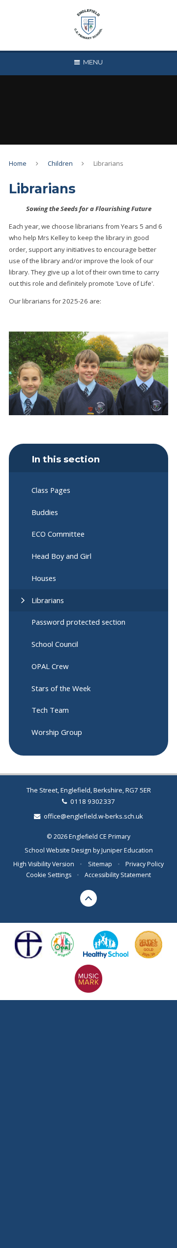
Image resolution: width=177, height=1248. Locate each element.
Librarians (108, 163)
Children (60, 163)
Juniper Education (127, 850)
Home (18, 163)
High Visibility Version (43, 864)
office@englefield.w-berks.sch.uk (93, 816)
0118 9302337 (92, 801)
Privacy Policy (144, 864)
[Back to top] (88, 898)
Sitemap (100, 864)
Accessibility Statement (118, 875)
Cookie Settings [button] (48, 875)
